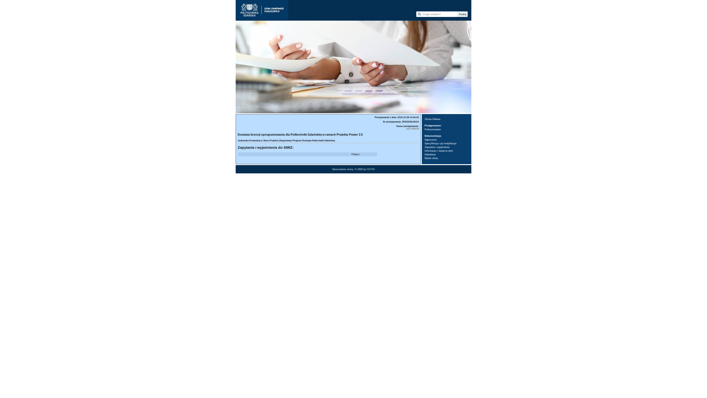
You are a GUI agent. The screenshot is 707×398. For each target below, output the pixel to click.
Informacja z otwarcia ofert (439, 150)
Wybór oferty (431, 158)
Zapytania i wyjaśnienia (437, 147)
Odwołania (430, 154)
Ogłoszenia (431, 139)
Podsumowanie (433, 129)
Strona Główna (432, 119)
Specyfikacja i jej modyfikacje (440, 143)
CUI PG (371, 169)
